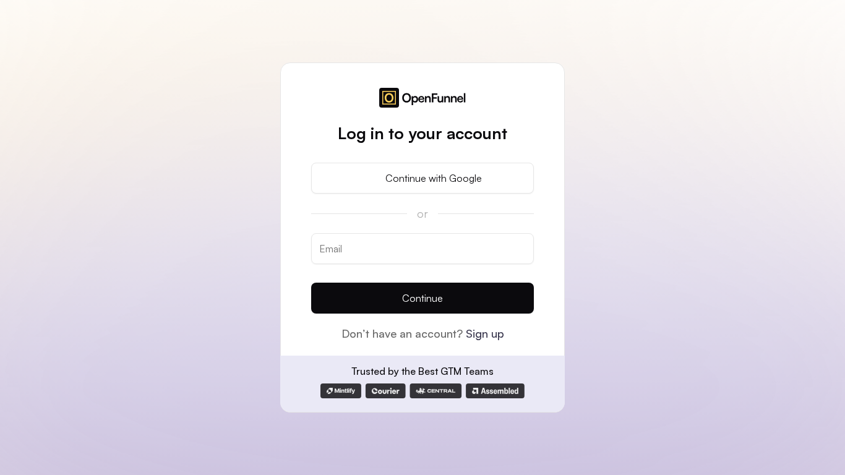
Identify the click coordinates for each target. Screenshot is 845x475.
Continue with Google (433, 178)
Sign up (485, 333)
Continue (422, 298)
